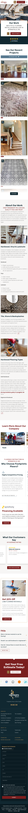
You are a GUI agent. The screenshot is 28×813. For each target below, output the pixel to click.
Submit (14, 797)
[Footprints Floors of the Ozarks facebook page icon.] (11, 705)
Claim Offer (6, 619)
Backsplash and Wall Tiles (21, 720)
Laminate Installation (5, 720)
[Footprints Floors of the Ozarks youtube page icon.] (14, 705)
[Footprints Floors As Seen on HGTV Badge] (21, 682)
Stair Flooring (18, 722)
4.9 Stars (15, 41)
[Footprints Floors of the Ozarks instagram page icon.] (13, 705)
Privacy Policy (6, 794)
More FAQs (5, 650)
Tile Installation (18, 714)
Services (3, 711)
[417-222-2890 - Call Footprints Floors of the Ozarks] (15, 2)
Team (4, 448)
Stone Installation (5, 722)
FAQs (2, 732)
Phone (4, 758)
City (3, 769)
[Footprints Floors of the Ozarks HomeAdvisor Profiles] (8, 682)
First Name (4, 751)
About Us (3, 727)
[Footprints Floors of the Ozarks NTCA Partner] (1, 682)
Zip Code (4, 773)
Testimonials (18, 730)
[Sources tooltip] (18, 333)
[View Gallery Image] (2, 62)
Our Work (18, 737)
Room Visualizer (5, 739)
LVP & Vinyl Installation (20, 718)
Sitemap (14, 809)
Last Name (4, 755)
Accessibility (8, 809)
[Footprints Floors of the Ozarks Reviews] (14, 39)
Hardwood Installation (6, 718)
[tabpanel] (13, 442)
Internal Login (17, 811)
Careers (16, 732)
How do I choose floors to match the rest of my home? (13, 646)
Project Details (5, 780)
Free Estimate (21, 2)
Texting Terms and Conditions (8, 785)
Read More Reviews (14, 567)
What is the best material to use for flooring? (11, 635)
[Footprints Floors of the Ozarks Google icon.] (16, 704)
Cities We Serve (19, 739)
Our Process (4, 730)
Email (3, 762)
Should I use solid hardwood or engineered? (13, 640)
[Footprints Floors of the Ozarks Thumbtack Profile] (14, 682)
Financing (6, 523)
